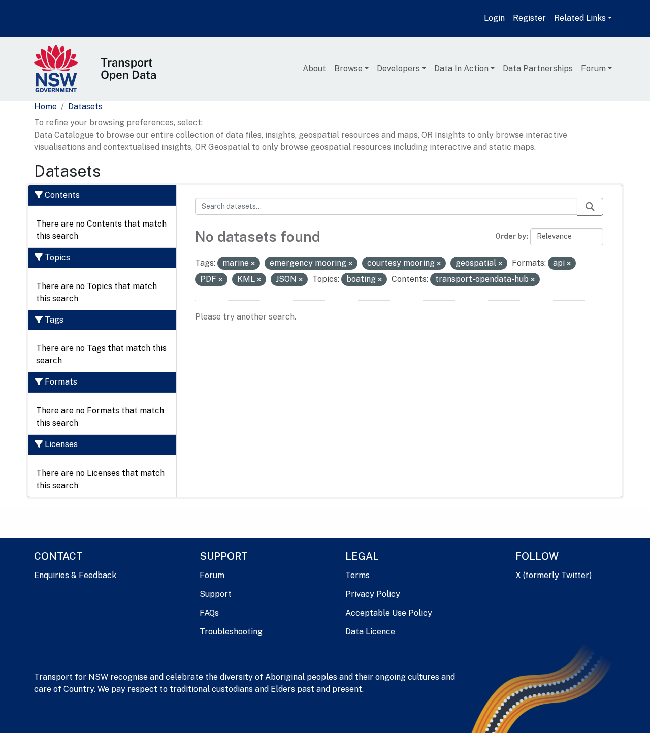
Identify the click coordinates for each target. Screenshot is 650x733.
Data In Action (461, 68)
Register (529, 18)
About (314, 68)
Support (216, 594)
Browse (348, 68)
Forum (593, 68)
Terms (357, 575)
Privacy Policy (372, 594)
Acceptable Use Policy (388, 613)
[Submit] (590, 207)
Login (494, 18)
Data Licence (370, 631)
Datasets (85, 106)
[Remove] (253, 264)
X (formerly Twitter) (553, 575)
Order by (510, 236)
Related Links (580, 18)
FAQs (209, 613)
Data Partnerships (538, 68)
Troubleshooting (231, 631)
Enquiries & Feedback (75, 575)
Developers (398, 68)
